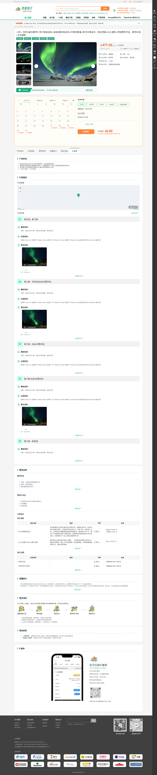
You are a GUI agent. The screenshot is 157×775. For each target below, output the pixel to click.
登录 (124, 1)
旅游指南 (45, 723)
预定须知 (64, 151)
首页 (15, 26)
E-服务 (74, 151)
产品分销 (57, 723)
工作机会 (57, 727)
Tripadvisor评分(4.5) (132, 17)
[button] (78, 195)
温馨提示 (53, 151)
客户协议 (29, 725)
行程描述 (31, 151)
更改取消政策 (30, 723)
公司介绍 (16, 723)
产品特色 (20, 151)
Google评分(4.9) (114, 17)
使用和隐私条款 (31, 727)
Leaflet (137, 209)
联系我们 (16, 725)
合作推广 (57, 725)
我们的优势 (17, 727)
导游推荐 (45, 726)
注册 (130, 1)
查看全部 (78, 489)
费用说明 (42, 151)
